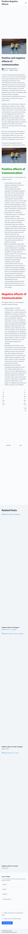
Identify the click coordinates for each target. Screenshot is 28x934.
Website (5, 894)
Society (16, 70)
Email (4, 889)
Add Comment (7, 899)
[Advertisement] (14, 20)
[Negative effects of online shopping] (14, 688)
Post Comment (7, 923)
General (12, 70)
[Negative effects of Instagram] (14, 569)
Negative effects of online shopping (12, 746)
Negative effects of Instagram (10, 627)
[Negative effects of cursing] (14, 808)
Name (5, 884)
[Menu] (25, 2)
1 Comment (13, 629)
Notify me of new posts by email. (12, 918)
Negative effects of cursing (10, 866)
